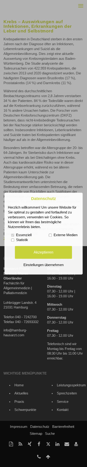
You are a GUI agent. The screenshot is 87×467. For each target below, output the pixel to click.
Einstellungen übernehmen (43, 265)
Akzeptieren (43, 252)
